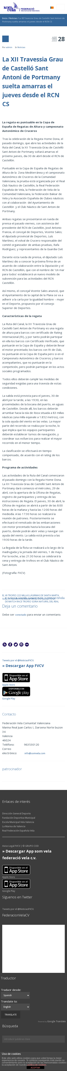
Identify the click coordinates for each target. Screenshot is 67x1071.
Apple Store (8, 684)
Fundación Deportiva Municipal (18, 817)
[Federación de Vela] (21, 7)
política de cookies (36, 1065)
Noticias (13, 18)
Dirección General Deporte (16, 813)
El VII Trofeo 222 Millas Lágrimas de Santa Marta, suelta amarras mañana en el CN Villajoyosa (31, 595)
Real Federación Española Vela (18, 830)
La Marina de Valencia (13, 826)
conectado (20, 614)
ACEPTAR (35, 1068)
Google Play (8, 698)
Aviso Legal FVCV (11, 846)
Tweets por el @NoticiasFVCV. (18, 660)
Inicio (4, 18)
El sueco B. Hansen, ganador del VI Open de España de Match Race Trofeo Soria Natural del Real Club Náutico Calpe (35, 598)
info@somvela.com (34, 753)
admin (9, 47)
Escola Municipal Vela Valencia (18, 822)
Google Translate (56, 1021)
